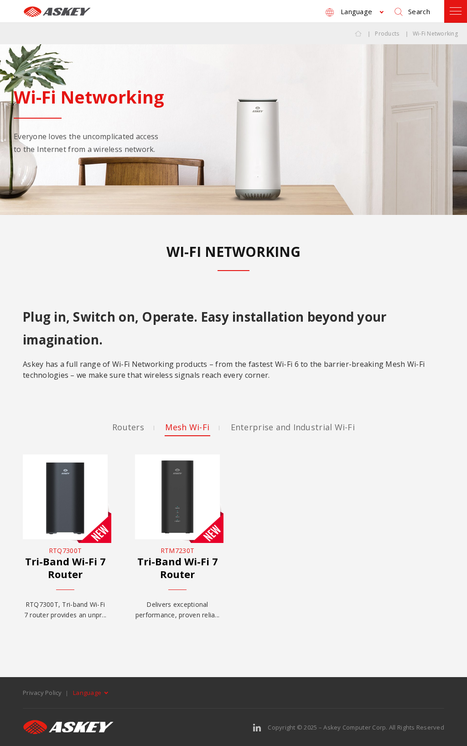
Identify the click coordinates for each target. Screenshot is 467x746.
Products (387, 33)
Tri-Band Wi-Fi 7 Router (65, 567)
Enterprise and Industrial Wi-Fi (293, 427)
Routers (128, 427)
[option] (233, 129)
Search (419, 11)
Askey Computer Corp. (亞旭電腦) (57, 11)
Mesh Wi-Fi (187, 427)
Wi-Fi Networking (435, 33)
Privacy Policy (42, 693)
